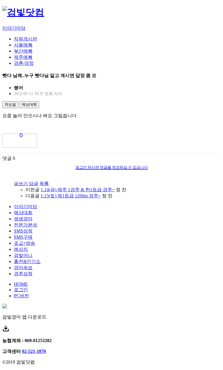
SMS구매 (23, 237)
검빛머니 (23, 255)
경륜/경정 (24, 63)
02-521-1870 (34, 351)
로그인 (21, 289)
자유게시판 (25, 38)
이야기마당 (14, 28)
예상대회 (29, 104)
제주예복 (23, 57)
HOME (21, 284)
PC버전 (21, 295)
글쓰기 (21, 183)
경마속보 (23, 267)
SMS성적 (23, 230)
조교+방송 (24, 243)
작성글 (10, 104)
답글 (33, 183)
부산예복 (23, 51)
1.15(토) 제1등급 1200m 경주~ (71, 195)
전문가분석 (25, 224)
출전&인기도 (27, 261)
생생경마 (23, 218)
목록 (44, 183)
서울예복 (23, 44)
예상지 (21, 249)
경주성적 (23, 273)
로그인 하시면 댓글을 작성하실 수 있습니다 (111, 167)
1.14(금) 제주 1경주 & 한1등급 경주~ (78, 189)
